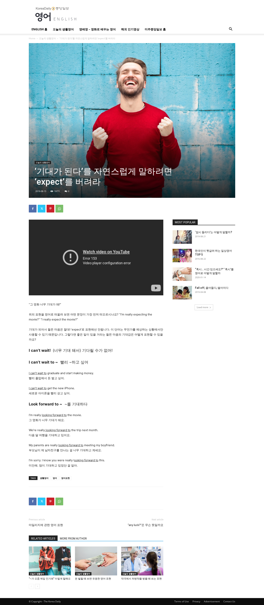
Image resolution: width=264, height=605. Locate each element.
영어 (55, 478)
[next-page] (37, 586)
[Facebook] (33, 208)
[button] (230, 29)
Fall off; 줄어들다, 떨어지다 (211, 287)
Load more (202, 307)
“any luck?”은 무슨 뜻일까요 (145, 525)
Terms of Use (181, 601)
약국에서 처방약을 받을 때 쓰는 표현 (141, 578)
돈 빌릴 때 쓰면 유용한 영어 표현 (93, 578)
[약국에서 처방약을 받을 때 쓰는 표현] (142, 560)
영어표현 (65, 478)
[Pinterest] (50, 208)
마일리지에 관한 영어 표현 (46, 525)
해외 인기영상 (130, 29)
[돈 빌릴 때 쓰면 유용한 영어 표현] (96, 560)
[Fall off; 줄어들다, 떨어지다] (182, 292)
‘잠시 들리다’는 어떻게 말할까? (213, 232)
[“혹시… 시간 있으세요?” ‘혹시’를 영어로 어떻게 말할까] (182, 274)
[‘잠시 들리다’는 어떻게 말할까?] (182, 237)
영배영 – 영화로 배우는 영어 (97, 29)
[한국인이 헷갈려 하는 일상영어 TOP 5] (182, 255)
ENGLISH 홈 (39, 29)
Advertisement (212, 601)
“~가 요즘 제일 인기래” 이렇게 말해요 (50, 578)
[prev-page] (31, 586)
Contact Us (229, 601)
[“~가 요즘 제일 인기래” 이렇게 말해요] (50, 560)
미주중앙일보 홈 (155, 29)
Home (32, 38)
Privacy (196, 601)
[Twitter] (41, 208)
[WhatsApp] (59, 208)
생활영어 (44, 478)
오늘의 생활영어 (63, 29)
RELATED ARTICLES (43, 538)
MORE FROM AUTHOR (73, 538)
